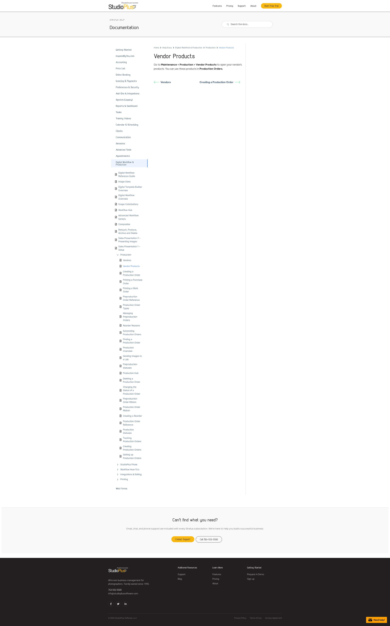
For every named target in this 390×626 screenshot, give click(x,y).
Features (217, 5)
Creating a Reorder (132, 416)
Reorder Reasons (131, 325)
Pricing (229, 5)
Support (242, 5)
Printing (124, 479)
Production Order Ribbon (131, 409)
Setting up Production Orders (132, 456)
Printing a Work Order (130, 290)
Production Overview (128, 349)
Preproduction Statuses (130, 366)
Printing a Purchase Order (132, 281)
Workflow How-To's (129, 469)
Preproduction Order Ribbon (130, 400)
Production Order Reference (131, 423)
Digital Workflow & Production (188, 47)
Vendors (127, 260)
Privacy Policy (240, 618)
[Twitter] (118, 604)
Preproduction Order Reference (131, 298)
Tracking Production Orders (132, 440)
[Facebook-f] (111, 604)
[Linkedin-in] (125, 604)
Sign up (250, 579)
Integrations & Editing (131, 474)
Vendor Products (131, 266)
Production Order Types (131, 307)
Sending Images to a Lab (132, 358)
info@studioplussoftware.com (123, 593)
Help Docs (167, 47)
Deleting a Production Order (131, 380)
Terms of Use (256, 618)
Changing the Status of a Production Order (131, 390)
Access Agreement (273, 618)
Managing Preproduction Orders (130, 316)
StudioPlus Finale (128, 464)
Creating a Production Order (131, 273)
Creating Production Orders (132, 448)
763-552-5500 (115, 590)
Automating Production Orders (132, 332)
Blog (180, 579)
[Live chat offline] (376, 620)
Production (125, 254)
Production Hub (130, 373)
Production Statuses (128, 431)
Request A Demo (255, 574)
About (253, 5)
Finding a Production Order (131, 341)
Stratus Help (117, 20)
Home (156, 47)
